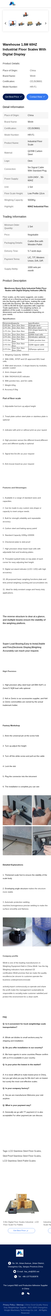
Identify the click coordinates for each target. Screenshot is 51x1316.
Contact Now (36, 97)
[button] (7, 1206)
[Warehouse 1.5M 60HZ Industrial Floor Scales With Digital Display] (25, 14)
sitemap (20, 1305)
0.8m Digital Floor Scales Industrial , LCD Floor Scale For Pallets (21, 1223)
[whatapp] (23, 1293)
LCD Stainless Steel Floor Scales (24, 1151)
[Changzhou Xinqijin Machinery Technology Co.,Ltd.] (12, 4)
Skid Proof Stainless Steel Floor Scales (22, 1156)
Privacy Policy (9, 1305)
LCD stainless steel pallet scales (19, 1161)
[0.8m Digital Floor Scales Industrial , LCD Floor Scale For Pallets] (21, 1201)
